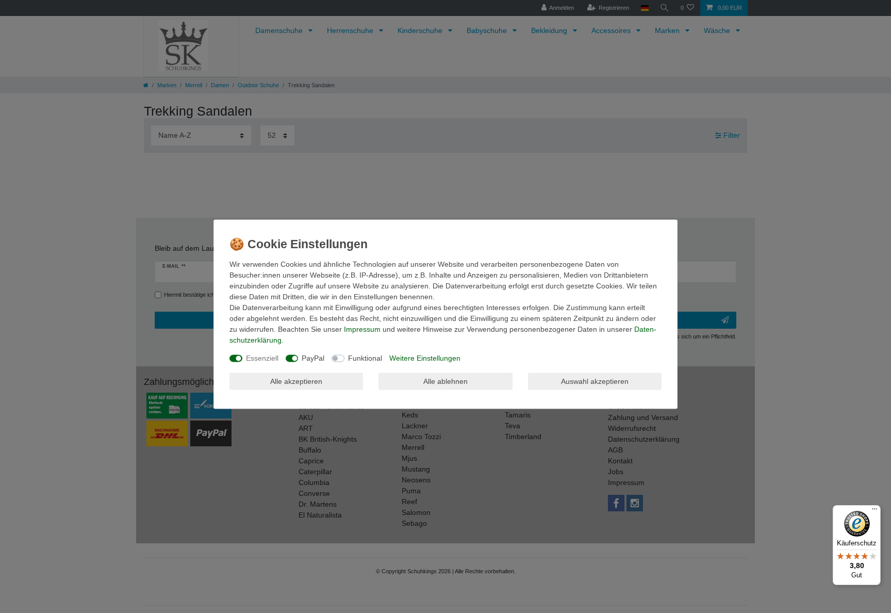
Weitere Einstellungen (424, 358)
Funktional (365, 358)
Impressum (362, 329)
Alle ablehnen (445, 381)
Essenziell (262, 358)
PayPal (313, 358)
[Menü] (874, 511)
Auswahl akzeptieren (595, 381)
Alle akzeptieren (296, 381)
